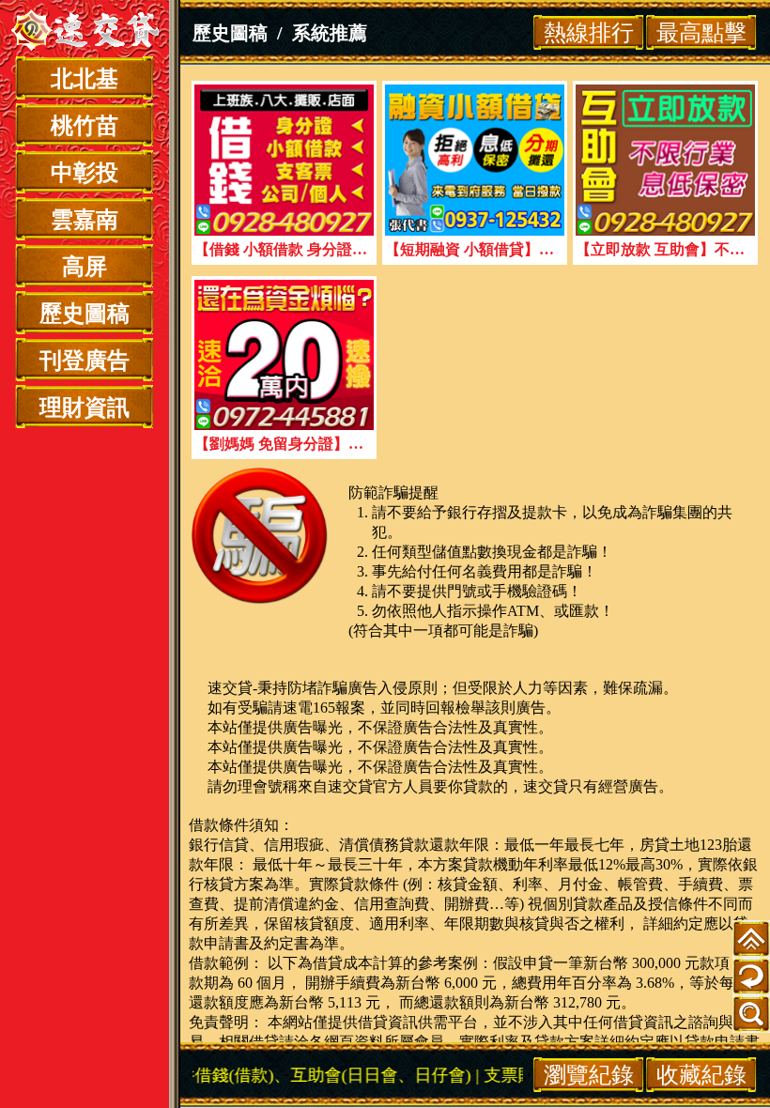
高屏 (84, 266)
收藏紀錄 (701, 1074)
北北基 (84, 79)
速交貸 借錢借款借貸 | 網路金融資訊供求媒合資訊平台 (84, 32)
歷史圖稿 (84, 313)
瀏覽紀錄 (589, 1074)
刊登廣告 (84, 360)
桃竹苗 (84, 126)
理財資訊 (84, 407)
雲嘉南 (84, 220)
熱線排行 (589, 32)
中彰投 (84, 173)
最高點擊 (701, 32)
